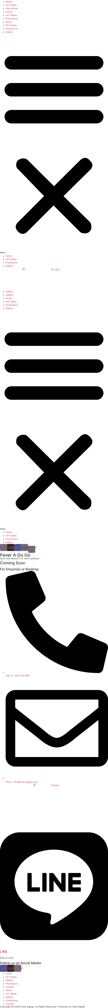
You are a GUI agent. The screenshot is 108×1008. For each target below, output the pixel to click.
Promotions (12, 8)
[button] (54, 144)
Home (9, 1)
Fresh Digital (78, 1006)
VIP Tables (11, 5)
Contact (10, 987)
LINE (3, 952)
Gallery (9, 32)
